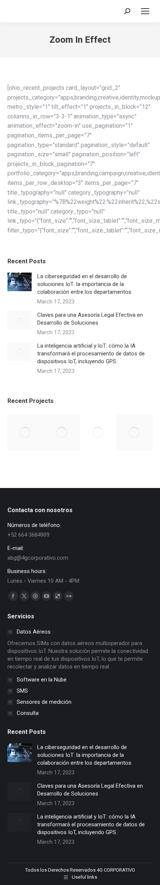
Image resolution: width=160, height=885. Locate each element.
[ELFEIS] (62, 432)
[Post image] (19, 282)
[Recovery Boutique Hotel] (134, 432)
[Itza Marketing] (25, 432)
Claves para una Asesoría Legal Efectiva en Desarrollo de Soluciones (90, 319)
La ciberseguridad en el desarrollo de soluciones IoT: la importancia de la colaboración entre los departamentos (84, 284)
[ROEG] (98, 432)
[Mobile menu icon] (145, 11)
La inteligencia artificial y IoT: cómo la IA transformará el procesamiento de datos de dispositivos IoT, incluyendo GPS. (91, 353)
